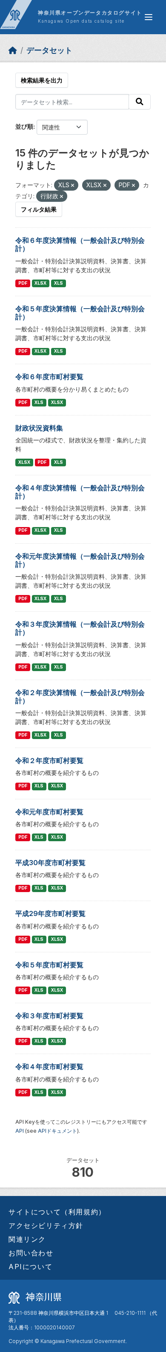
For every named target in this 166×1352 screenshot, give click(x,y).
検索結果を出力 (42, 80)
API (19, 1131)
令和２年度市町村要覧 (49, 760)
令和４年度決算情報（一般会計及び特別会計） (80, 491)
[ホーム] (13, 50)
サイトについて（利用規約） (57, 1212)
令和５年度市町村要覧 (49, 964)
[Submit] (140, 101)
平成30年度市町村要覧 (50, 862)
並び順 (24, 126)
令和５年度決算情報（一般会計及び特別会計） (80, 312)
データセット (49, 50)
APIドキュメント (57, 1131)
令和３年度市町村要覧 (49, 1015)
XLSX (40, 283)
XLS (58, 283)
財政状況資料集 (39, 428)
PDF (22, 283)
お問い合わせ (31, 1253)
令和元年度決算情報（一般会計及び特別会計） (80, 560)
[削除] (72, 186)
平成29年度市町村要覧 (50, 913)
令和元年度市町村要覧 (49, 811)
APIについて (30, 1266)
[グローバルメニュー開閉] (148, 17)
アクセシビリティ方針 (46, 1225)
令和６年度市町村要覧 (49, 376)
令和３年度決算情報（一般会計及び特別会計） (80, 628)
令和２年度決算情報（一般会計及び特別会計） (80, 696)
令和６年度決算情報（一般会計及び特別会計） (80, 244)
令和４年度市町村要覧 (49, 1066)
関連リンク (27, 1239)
